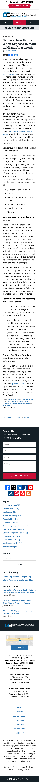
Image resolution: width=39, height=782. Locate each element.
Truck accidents (11, 539)
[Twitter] (13, 487)
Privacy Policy (19, 716)
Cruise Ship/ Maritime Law (16, 526)
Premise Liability (27, 400)
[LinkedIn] (19, 487)
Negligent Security (12, 543)
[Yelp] (22, 493)
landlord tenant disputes (18, 403)
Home (6, 22)
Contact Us (19, 724)
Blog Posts (19, 733)
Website (19, 712)
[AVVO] (11, 493)
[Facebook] (7, 487)
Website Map (19, 729)
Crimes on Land (11, 536)
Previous (8, 417)
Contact (19, 22)
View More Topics (10, 546)
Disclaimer (19, 720)
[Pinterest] (16, 493)
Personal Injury (14, 400)
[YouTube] (30, 487)
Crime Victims (10, 522)
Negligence (9, 512)
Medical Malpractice (13, 529)
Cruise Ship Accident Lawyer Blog (17, 576)
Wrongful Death (11, 519)
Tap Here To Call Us (19, 5)
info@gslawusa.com (22, 668)
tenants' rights (7, 405)
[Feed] (28, 493)
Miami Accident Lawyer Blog (19, 14)
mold (28, 403)
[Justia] (25, 487)
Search (20, 564)
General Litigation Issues (15, 533)
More (32, 22)
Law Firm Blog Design (19, 779)
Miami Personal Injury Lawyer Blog (18, 580)
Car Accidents (11, 508)
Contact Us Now (19, 475)
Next (27, 417)
